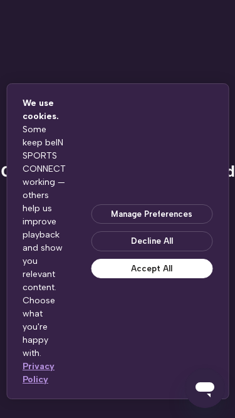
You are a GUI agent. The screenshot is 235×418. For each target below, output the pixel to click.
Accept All (151, 268)
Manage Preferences (151, 214)
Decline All (152, 241)
